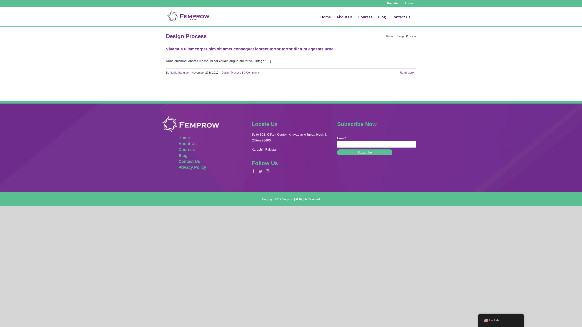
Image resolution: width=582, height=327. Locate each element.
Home (184, 138)
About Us (187, 143)
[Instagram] (267, 171)
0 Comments (252, 72)
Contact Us (189, 161)
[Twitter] (260, 171)
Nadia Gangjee (179, 72)
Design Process (231, 72)
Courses (186, 149)
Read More (407, 72)
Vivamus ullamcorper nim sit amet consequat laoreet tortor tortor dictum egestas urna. (250, 49)
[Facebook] (253, 171)
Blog (183, 155)
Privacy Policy (192, 167)
